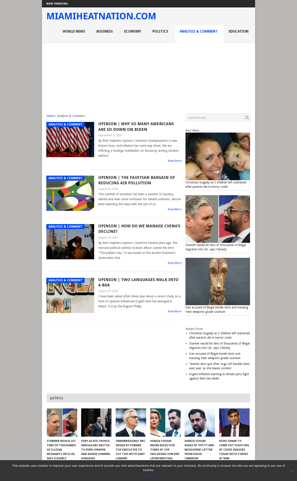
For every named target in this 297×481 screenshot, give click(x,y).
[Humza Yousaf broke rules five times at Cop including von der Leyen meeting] (165, 422)
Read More (175, 160)
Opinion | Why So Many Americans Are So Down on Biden (136, 126)
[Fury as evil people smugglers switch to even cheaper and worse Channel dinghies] (96, 422)
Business (105, 31)
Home (50, 116)
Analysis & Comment (198, 31)
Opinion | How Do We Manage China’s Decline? (139, 229)
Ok (150, 475)
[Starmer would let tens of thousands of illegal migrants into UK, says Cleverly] (62, 422)
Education (239, 31)
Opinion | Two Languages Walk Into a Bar (138, 282)
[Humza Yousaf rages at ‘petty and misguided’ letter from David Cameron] (200, 422)
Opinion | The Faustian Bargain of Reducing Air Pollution (136, 180)
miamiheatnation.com (101, 16)
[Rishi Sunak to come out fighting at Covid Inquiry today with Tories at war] (234, 422)
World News (74, 31)
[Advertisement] (148, 75)
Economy (132, 31)
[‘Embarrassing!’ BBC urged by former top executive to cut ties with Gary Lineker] (131, 422)
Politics (160, 31)
